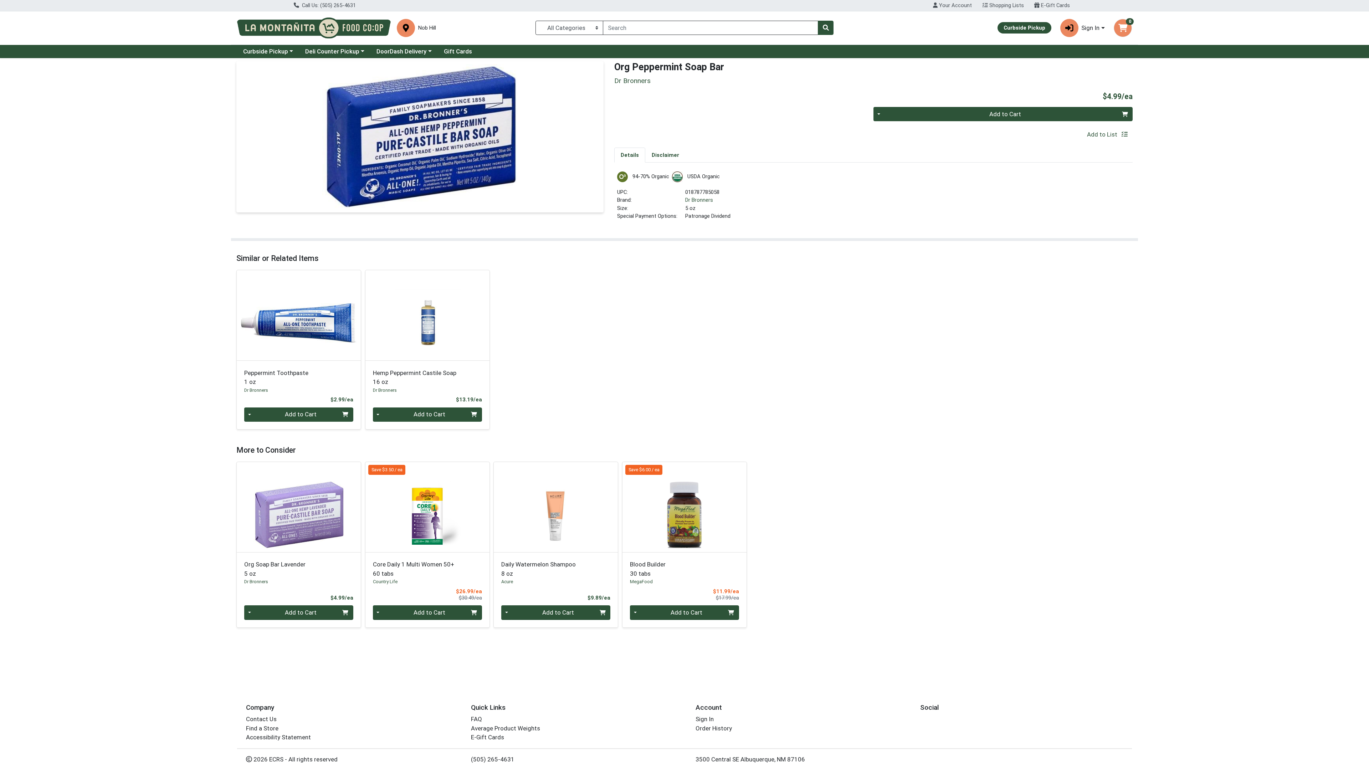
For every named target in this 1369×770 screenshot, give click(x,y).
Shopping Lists (1006, 5)
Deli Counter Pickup (332, 51)
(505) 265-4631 (492, 759)
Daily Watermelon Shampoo (538, 569)
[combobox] (710, 28)
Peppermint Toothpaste (276, 377)
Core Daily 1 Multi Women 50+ (413, 569)
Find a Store (262, 728)
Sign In (705, 719)
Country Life (385, 581)
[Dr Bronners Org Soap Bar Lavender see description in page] (299, 507)
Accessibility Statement (278, 737)
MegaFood (641, 581)
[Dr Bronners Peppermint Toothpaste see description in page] (299, 315)
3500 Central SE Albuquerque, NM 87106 (750, 759)
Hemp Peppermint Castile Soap (414, 377)
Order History (714, 728)
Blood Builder (648, 569)
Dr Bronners (699, 200)
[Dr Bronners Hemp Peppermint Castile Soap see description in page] (427, 315)
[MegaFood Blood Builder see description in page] (684, 507)
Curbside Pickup (265, 51)
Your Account (955, 5)
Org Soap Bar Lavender (275, 569)
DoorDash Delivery (401, 51)
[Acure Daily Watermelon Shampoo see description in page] (556, 507)
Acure (507, 581)
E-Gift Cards (1055, 5)
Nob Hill (427, 28)
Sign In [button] (1090, 27)
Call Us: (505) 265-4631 (328, 5)
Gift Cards (458, 51)
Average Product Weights (505, 728)
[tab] (629, 155)
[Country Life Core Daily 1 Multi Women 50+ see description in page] (427, 507)
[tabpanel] (873, 198)
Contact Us (261, 719)
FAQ (476, 719)
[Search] (826, 28)
